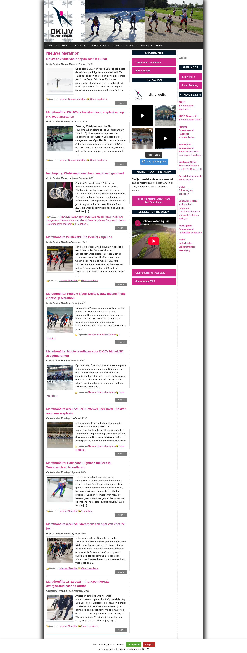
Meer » (121, 103)
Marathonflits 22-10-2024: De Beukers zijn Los (79, 237)
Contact (130, 45)
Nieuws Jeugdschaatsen (101, 216)
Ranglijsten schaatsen (190, 229)
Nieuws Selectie (88, 220)
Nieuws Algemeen (77, 216)
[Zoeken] (196, 58)
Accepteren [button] (133, 644)
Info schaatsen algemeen (186, 105)
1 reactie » (87, 510)
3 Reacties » (81, 223)
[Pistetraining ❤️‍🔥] (165, 138)
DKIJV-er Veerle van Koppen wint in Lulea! (76, 59)
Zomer (116, 45)
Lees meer (104, 649)
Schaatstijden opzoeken (186, 190)
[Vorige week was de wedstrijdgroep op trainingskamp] (165, 115)
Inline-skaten (99, 45)
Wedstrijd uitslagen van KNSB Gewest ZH (190, 165)
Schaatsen (80, 45)
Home (48, 45)
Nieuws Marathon (77, 99)
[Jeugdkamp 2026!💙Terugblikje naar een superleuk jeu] (142, 115)
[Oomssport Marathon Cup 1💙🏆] (142, 138)
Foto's (159, 45)
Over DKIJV (61, 45)
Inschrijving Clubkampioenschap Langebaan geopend (85, 173)
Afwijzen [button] (149, 644)
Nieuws (145, 45)
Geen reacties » (98, 99)
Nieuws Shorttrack (107, 220)
